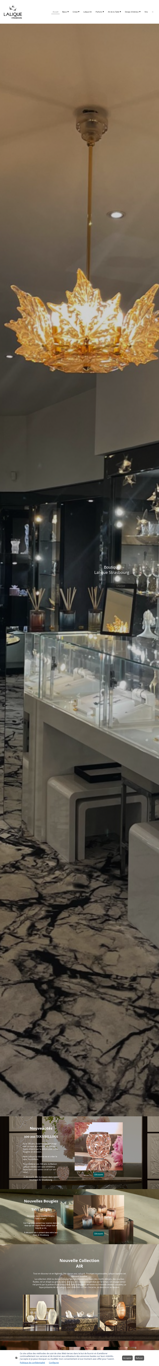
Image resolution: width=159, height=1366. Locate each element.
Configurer (54, 1362)
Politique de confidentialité (32, 1362)
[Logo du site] (13, 12)
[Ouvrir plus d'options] (152, 12)
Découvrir (98, 1175)
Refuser (139, 1358)
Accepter (127, 1358)
